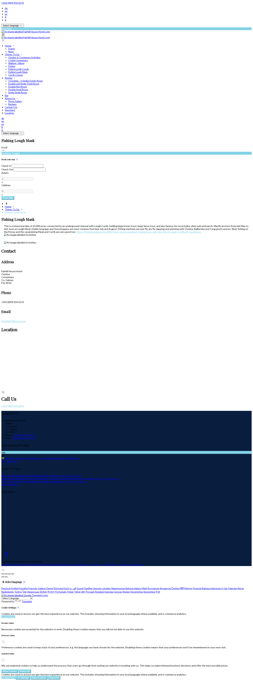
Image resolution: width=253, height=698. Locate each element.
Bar (6, 95)
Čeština (175, 588)
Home (8, 45)
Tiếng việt (79, 591)
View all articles (9, 484)
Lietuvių (97, 588)
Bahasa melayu (133, 588)
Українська (33, 591)
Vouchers (10, 110)
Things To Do (12, 54)
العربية (73, 588)
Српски (118, 591)
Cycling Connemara (18, 60)
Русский (90, 591)
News (11, 51)
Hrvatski (197, 588)
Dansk (49, 588)
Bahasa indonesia (211, 588)
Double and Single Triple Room (23, 83)
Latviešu (106, 588)
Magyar (188, 588)
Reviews (12, 104)
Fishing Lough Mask (18, 72)
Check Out (7, 169)
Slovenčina (149, 591)
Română (99, 591)
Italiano (42, 588)
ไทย (24, 591)
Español (23, 588)
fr (6, 16)
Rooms (9, 77)
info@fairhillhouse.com (13, 321)
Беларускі (165, 588)
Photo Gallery (15, 101)
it (5, 19)
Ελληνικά (58, 588)
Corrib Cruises (15, 75)
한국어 (51, 591)
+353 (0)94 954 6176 (12, 2)
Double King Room (17, 86)
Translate (27, 601)
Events (11, 48)
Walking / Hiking (16, 63)
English (15, 588)
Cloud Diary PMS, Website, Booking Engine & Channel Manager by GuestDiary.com (45, 564)
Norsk (241, 588)
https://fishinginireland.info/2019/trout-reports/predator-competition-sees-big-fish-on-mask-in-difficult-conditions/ (138, 231)
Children (5, 185)
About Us (10, 98)
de (6, 8)
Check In (6, 165)
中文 (157, 591)
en (6, 11)
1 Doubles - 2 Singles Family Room (25, 80)
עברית (224, 588)
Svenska (108, 591)
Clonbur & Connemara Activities (24, 57)
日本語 (43, 591)
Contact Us (11, 107)
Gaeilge (88, 588)
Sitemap (96, 564)
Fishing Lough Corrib (18, 69)
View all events (9, 461)
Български (153, 588)
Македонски (118, 588)
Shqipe (126, 591)
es (6, 14)
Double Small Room (18, 89)
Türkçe (18, 591)
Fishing (11, 66)
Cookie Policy (109, 564)
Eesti (66, 588)
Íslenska (232, 588)
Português (61, 591)
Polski (70, 591)
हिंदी (182, 588)
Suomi (80, 588)
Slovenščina (136, 591)
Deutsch (6, 588)
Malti (144, 588)
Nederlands (7, 591)
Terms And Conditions (131, 564)
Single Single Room (17, 92)
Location (9, 112)
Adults (5, 172)
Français (32, 588)
